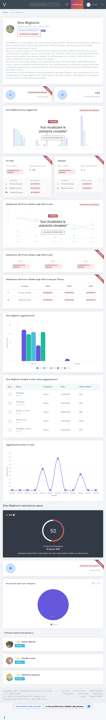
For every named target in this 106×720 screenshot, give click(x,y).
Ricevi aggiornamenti (30, 30)
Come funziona (79, 691)
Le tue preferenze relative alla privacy (64, 706)
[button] (66, 4)
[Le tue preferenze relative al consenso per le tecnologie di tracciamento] (4, 717)
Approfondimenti (96, 691)
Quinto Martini (28, 641)
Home (5, 12)
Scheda (19, 646)
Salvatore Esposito (30, 674)
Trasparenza (97, 694)
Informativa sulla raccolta (28, 706)
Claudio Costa (28, 658)
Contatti (82, 696)
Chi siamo (65, 691)
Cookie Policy (83, 694)
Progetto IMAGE (96, 696)
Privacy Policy (68, 694)
